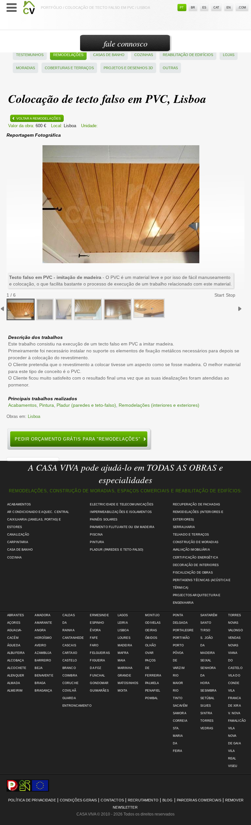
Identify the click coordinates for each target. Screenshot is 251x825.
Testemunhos (29, 55)
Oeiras (151, 630)
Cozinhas (143, 55)
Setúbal (207, 698)
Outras (170, 68)
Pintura (46, 405)
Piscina (96, 534)
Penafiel (152, 690)
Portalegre (183, 630)
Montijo (152, 615)
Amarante (43, 622)
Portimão (181, 637)
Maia (122, 660)
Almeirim (15, 690)
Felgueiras (99, 653)
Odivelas (152, 622)
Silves (205, 705)
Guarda (69, 698)
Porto (178, 645)
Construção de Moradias (195, 542)
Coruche (70, 683)
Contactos (112, 800)
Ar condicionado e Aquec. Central (38, 512)
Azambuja (43, 653)
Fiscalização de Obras (193, 572)
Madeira (125, 645)
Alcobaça (15, 660)
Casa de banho (20, 549)
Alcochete (16, 668)
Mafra (123, 653)
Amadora (42, 615)
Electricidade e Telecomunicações (121, 504)
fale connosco (125, 43)
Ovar (149, 653)
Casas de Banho (109, 55)
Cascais (69, 645)
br (193, 7)
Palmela (152, 683)
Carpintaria (17, 542)
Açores (13, 622)
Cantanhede (73, 637)
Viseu (233, 766)
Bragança (43, 690)
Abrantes (15, 615)
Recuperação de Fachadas (196, 504)
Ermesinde (99, 615)
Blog (167, 800)
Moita (122, 690)
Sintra (206, 713)
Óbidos (151, 637)
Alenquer (15, 675)
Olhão (150, 645)
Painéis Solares (103, 519)
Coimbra (69, 675)
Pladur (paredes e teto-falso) (86, 405)
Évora (95, 630)
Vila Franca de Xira (234, 698)
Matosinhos (128, 683)
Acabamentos (22, 405)
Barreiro (43, 660)
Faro (94, 645)
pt (182, 7)
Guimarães (99, 690)
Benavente (44, 675)
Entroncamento (77, 705)
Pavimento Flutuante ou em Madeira (122, 527)
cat (216, 7)
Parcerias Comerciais (199, 800)
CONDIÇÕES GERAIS (78, 800)
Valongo (235, 630)
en (228, 7)
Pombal (151, 698)
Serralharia (184, 527)
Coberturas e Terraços (69, 68)
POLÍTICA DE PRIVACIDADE (32, 800)
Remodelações (68, 55)
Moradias (25, 68)
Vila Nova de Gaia (234, 736)
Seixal (205, 660)
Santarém (208, 615)
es (204, 7)
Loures (124, 637)
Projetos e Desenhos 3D (128, 68)
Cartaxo (69, 653)
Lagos (123, 615)
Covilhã (69, 690)
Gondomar (99, 683)
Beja (38, 668)
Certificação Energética (195, 557)
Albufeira (16, 653)
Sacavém (180, 705)
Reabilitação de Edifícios (188, 55)
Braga (40, 683)
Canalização (18, 534)
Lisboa (34, 416)
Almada (13, 683)
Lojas (228, 55)
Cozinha (14, 557)
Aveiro (40, 645)
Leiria (123, 622)
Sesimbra (208, 690)
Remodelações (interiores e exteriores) (159, 405)
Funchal (97, 675)
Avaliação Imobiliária (191, 549)
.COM (242, 7)
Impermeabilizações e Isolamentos (120, 512)
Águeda (13, 645)
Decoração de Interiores (196, 565)
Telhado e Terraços (191, 534)
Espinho (97, 622)
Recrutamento (143, 800)
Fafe (94, 637)
